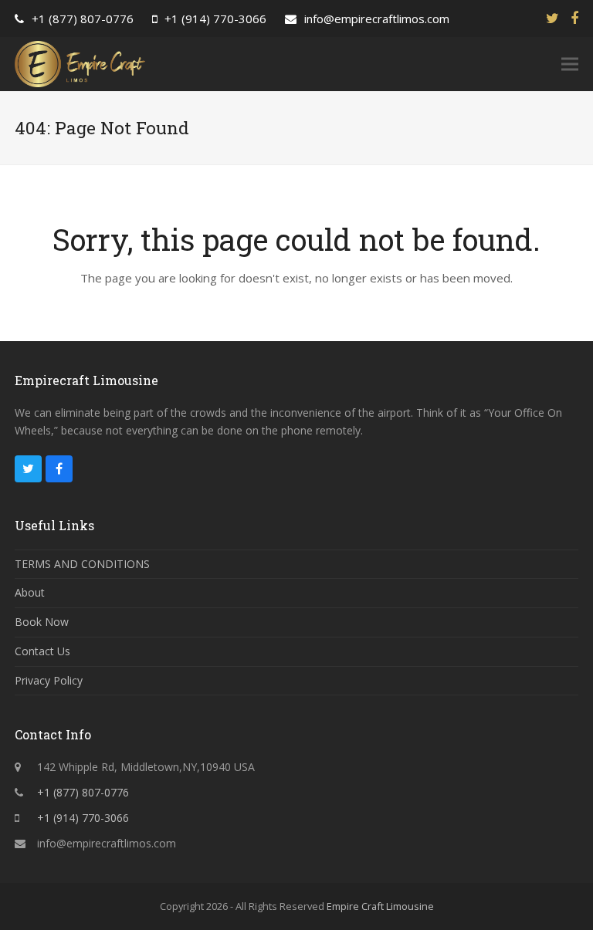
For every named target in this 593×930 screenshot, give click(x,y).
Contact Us (42, 651)
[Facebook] (574, 18)
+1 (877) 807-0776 (83, 18)
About (30, 592)
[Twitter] (552, 18)
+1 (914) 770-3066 (215, 18)
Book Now (42, 621)
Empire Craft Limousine (380, 906)
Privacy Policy (49, 680)
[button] (569, 64)
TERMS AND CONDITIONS (82, 563)
